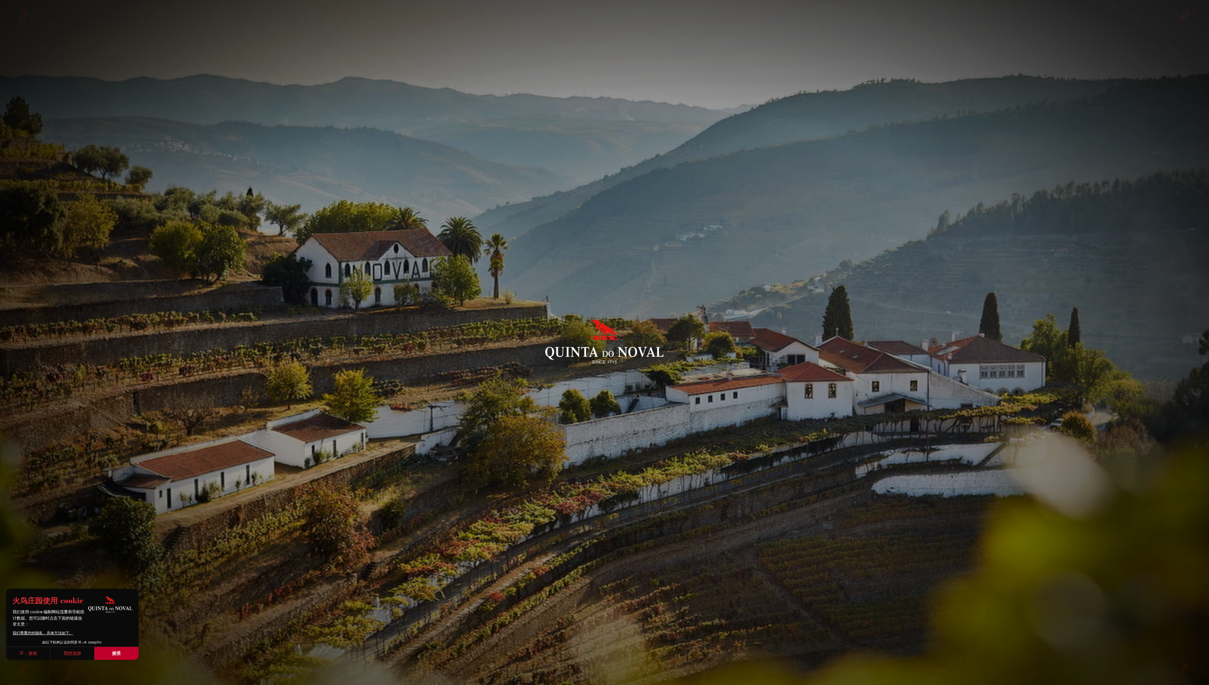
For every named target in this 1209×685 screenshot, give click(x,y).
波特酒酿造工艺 (604, 65)
